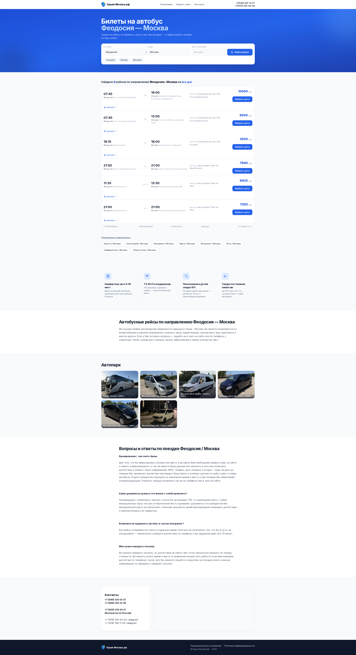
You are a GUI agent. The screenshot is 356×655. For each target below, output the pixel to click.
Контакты (199, 4)
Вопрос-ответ (183, 4)
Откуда (107, 47)
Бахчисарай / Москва (137, 243)
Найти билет (241, 52)
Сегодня (110, 60)
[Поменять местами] (146, 52)
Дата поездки (199, 47)
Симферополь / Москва (115, 250)
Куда (150, 47)
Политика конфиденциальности (239, 646)
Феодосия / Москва (211, 243)
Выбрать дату (242, 99)
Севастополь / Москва (144, 250)
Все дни (137, 60)
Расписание (166, 4)
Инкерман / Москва (164, 243)
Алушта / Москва (112, 243)
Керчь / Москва (187, 243)
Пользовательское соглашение (206, 646)
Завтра (124, 60)
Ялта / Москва (233, 243)
